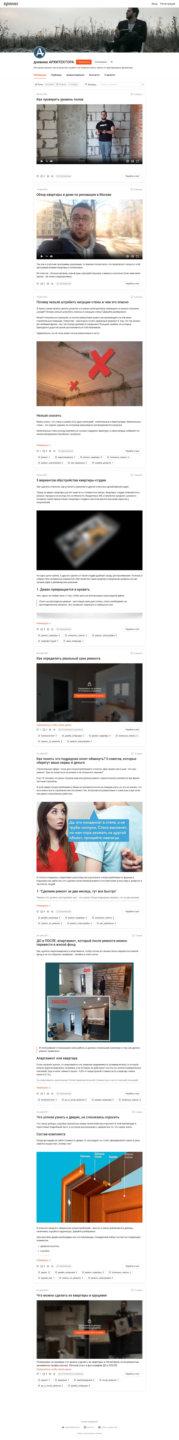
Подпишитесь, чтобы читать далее (54, 725)
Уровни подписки (75, 75)
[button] (89, 134)
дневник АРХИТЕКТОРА (53, 62)
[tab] (39, 75)
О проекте (109, 75)
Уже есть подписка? (89, 702)
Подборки (56, 75)
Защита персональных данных (89, 1433)
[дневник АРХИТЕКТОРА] (39, 52)
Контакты (94, 75)
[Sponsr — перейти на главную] (11, 3)
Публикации (39, 75)
